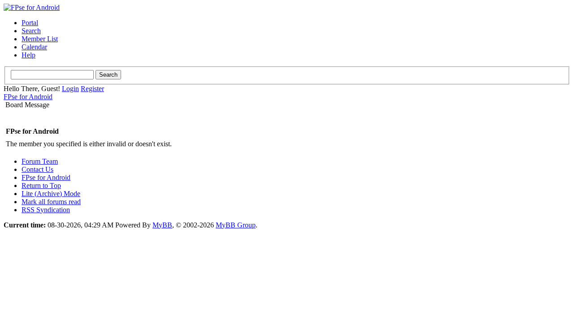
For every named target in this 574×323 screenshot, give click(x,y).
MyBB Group (236, 225)
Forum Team (40, 161)
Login (70, 88)
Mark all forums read (51, 201)
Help (28, 55)
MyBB (162, 225)
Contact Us (37, 169)
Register (92, 88)
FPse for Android (28, 96)
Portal (30, 22)
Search (31, 31)
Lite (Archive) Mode (51, 193)
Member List (40, 39)
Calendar (34, 47)
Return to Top (41, 185)
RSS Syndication (46, 210)
